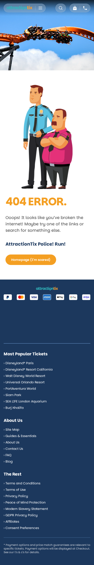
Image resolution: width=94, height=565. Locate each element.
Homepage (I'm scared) (30, 259)
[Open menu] (40, 8)
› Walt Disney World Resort (24, 376)
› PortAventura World (20, 388)
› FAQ (7, 455)
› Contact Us (13, 448)
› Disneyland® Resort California (28, 369)
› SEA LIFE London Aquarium (25, 401)
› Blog (8, 461)
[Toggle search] (60, 8)
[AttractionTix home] (19, 8)
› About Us (11, 442)
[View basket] (75, 8)
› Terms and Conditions (22, 483)
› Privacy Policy (16, 496)
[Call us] (85, 8)
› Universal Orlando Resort (24, 382)
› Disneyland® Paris (19, 363)
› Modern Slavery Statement (26, 508)
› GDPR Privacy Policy (21, 515)
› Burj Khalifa (14, 407)
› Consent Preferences (21, 528)
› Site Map (11, 429)
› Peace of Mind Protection (25, 502)
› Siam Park (12, 395)
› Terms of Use (15, 489)
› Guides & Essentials (20, 436)
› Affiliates (11, 521)
